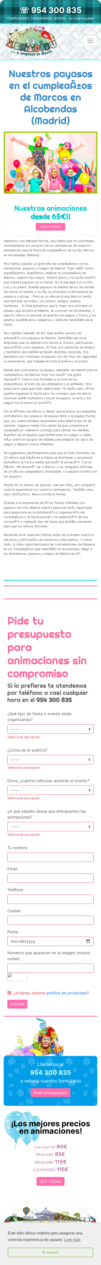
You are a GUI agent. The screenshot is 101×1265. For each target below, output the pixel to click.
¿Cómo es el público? (27, 750)
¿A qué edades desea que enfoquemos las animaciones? (46, 814)
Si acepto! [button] (50, 1252)
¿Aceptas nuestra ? (51, 992)
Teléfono (15, 889)
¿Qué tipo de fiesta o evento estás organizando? (39, 716)
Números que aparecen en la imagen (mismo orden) (48, 955)
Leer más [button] (72, 1240)
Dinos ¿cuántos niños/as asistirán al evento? (48, 780)
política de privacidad (67, 992)
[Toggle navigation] (90, 41)
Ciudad (14, 910)
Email (12, 868)
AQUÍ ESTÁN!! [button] (50, 227)
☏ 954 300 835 (51, 10)
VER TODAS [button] (50, 1181)
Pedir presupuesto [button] (50, 1092)
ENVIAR (17, 1004)
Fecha (12, 931)
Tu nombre (17, 847)
